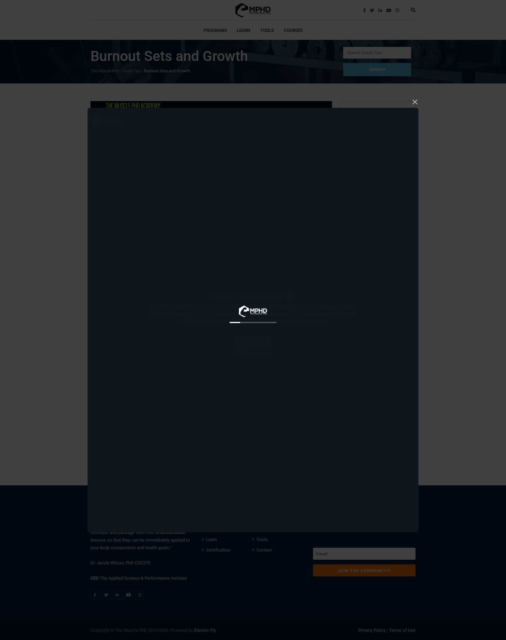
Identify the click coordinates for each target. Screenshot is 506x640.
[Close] (414, 101)
